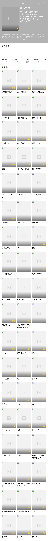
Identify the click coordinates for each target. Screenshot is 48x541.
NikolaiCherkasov (31, 14)
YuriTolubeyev (24, 16)
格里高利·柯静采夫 (31, 19)
